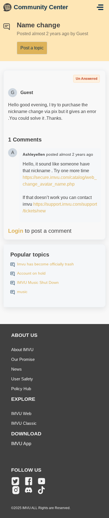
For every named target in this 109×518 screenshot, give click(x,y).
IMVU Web (21, 413)
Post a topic (32, 47)
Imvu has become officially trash (45, 264)
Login (15, 231)
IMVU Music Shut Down (38, 282)
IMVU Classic (24, 423)
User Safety (22, 378)
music (22, 291)
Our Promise (23, 359)
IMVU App (21, 443)
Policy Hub (21, 388)
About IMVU (22, 349)
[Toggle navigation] (100, 7)
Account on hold (31, 273)
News (16, 369)
